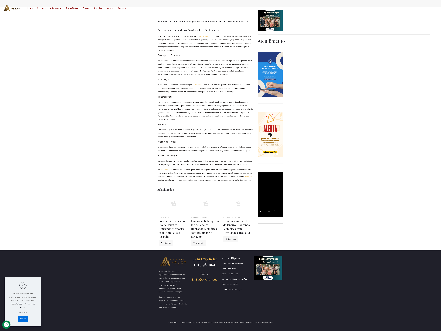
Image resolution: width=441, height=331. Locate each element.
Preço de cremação (230, 284)
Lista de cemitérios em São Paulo (235, 279)
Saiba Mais (23, 312)
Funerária (204, 36)
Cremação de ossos (230, 274)
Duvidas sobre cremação (232, 289)
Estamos (248, 176)
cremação (199, 85)
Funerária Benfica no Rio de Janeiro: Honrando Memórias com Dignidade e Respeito (172, 228)
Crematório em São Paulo (232, 263)
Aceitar (23, 319)
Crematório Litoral (229, 269)
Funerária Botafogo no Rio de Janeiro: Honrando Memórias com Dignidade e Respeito (205, 228)
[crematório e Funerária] (11, 8)
